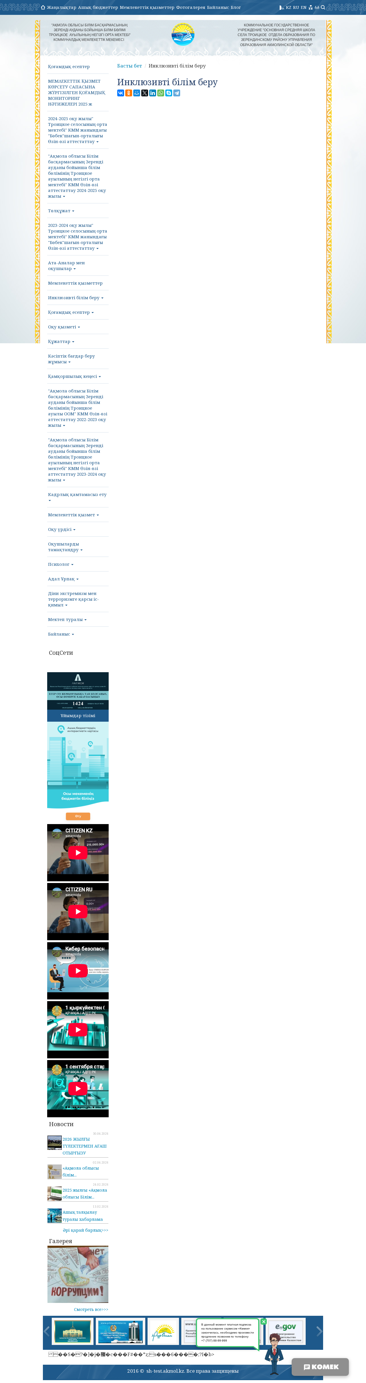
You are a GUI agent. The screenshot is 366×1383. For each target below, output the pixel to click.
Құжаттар (59, 341)
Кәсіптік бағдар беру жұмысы (71, 358)
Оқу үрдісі (60, 529)
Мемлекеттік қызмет (72, 514)
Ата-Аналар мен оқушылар (66, 265)
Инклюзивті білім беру (74, 297)
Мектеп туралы (66, 619)
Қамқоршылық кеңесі (73, 376)
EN (304, 7)
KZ (288, 7)
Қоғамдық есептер (69, 66)
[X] (144, 93)
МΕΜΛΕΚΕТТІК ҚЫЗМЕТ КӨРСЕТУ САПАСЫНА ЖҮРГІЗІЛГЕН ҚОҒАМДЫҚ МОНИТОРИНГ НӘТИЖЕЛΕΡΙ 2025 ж (76, 92)
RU (296, 7)
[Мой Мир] (136, 93)
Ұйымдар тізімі (78, 715)
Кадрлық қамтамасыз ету (77, 494)
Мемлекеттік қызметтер (147, 7)
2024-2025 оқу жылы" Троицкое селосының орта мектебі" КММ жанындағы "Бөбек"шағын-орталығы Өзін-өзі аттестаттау (77, 130)
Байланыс (218, 7)
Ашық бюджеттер (98, 7)
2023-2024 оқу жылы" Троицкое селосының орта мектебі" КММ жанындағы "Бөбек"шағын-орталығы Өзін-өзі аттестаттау (77, 236)
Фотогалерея (190, 7)
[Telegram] (176, 93)
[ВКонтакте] (120, 93)
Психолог (59, 564)
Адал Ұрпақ (62, 579)
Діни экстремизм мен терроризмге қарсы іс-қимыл (73, 599)
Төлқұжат (59, 210)
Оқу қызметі (62, 327)
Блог (236, 7)
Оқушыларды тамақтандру (64, 546)
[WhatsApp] (160, 93)
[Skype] (168, 93)
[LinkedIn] (152, 93)
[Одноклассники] (128, 93)
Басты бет (129, 65)
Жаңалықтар (61, 7)
